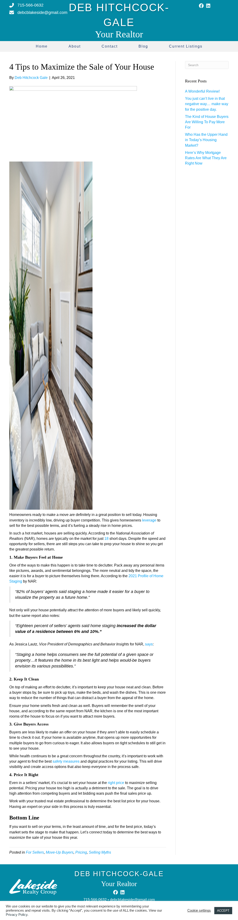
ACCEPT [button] (223, 910)
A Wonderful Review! (202, 91)
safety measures (66, 761)
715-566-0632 (95, 900)
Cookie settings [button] (199, 910)
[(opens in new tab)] (33, 886)
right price (116, 783)
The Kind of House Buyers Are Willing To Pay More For (206, 122)
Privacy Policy (16, 915)
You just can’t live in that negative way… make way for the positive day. (206, 104)
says (149, 644)
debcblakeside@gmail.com (132, 900)
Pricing (81, 852)
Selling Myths (100, 852)
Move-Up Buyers (59, 852)
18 (106, 539)
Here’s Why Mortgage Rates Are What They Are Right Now (206, 158)
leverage (149, 520)
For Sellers (35, 852)
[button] (201, 5)
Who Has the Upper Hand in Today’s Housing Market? (206, 140)
